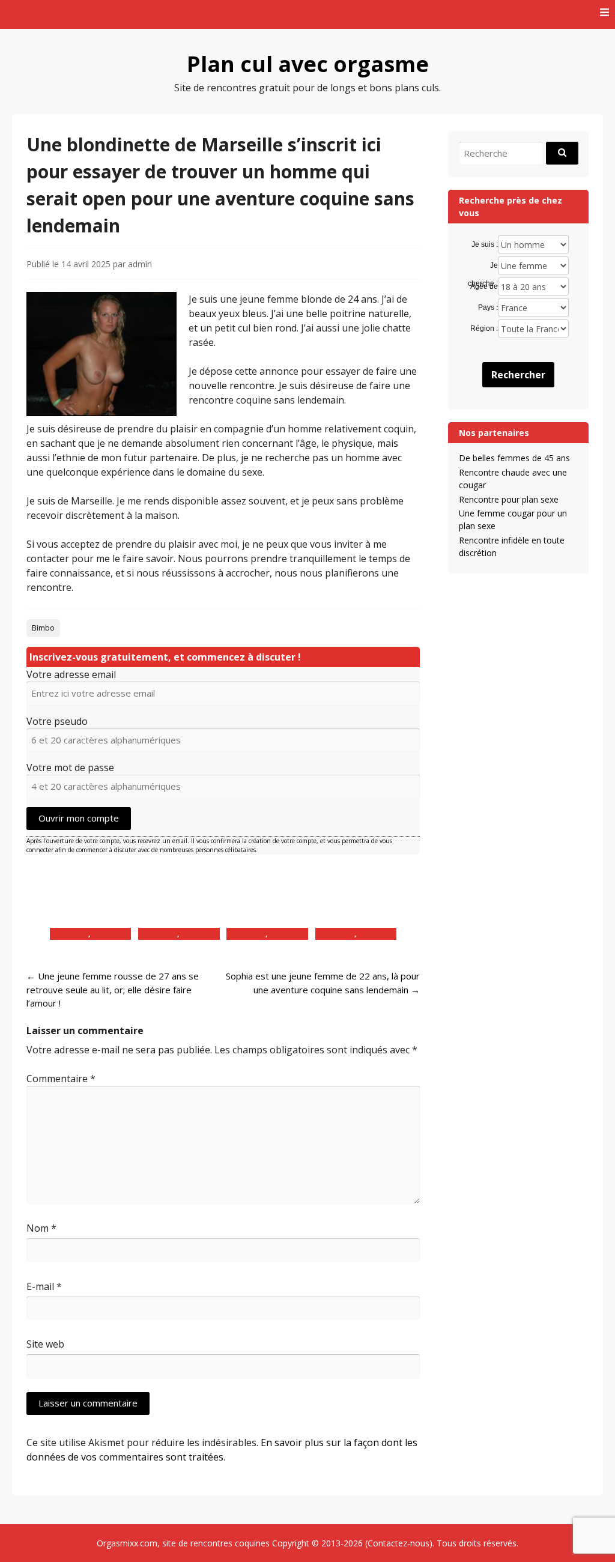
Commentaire (60, 1078)
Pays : (488, 307)
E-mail (44, 1286)
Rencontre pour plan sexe (509, 499)
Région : (484, 328)
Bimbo (43, 628)
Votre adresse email (71, 674)
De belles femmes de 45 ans (514, 458)
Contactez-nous (398, 1543)
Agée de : (484, 287)
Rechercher (518, 374)
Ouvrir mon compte (78, 818)
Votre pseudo (57, 721)
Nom (41, 1228)
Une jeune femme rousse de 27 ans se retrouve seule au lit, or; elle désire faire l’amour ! (112, 989)
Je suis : (484, 244)
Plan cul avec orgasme (308, 64)
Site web (45, 1344)
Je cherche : (483, 266)
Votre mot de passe (70, 767)
